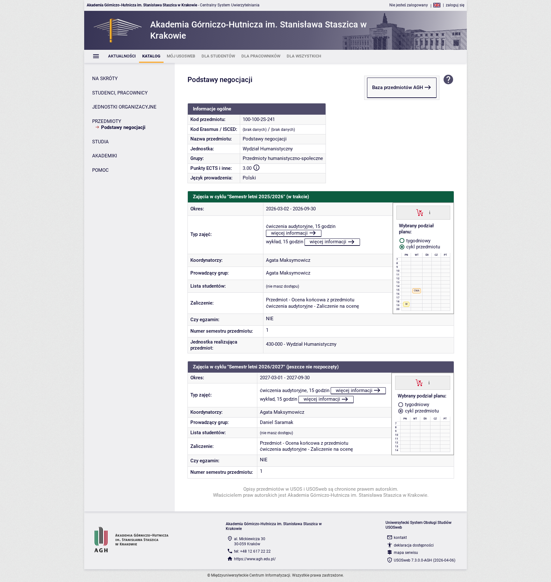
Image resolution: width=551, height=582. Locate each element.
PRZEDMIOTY (106, 121)
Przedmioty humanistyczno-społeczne (283, 158)
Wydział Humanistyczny (268, 149)
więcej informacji (289, 233)
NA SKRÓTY (105, 78)
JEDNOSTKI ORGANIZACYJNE (124, 107)
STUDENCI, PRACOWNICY (120, 93)
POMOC (100, 170)
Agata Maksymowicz (288, 260)
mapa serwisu (406, 552)
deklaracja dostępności (414, 545)
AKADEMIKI (104, 156)
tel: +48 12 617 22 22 (252, 551)
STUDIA (100, 142)
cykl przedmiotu (422, 247)
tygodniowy (417, 241)
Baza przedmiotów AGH (397, 87)
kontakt (400, 537)
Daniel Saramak (276, 422)
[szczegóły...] (430, 212)
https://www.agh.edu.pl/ (255, 559)
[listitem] (122, 56)
